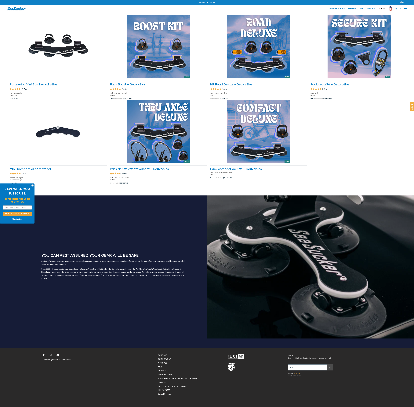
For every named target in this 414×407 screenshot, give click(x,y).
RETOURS (162, 371)
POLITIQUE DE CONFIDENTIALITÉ (172, 386)
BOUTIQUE (162, 355)
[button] (405, 8)
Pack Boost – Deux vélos (128, 84)
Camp (360, 9)
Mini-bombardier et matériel (30, 169)
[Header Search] (396, 8)
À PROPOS (162, 363)
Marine (351, 9)
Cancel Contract (164, 394)
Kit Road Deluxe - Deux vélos (231, 84)
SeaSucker (296, 373)
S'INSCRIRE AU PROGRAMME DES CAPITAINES (178, 378)
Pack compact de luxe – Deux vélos (236, 169)
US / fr (405, 2)
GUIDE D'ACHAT (164, 359)
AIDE (160, 367)
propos (370, 9)
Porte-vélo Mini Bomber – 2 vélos (33, 84)
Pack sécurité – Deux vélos (329, 84)
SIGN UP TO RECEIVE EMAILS (17, 213)
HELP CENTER (164, 390)
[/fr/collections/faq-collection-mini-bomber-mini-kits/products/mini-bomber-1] (58, 46)
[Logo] (16, 8)
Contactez (162, 382)
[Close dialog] (32, 185)
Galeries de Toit (336, 9)
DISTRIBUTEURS (165, 375)
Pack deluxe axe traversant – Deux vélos (139, 169)
